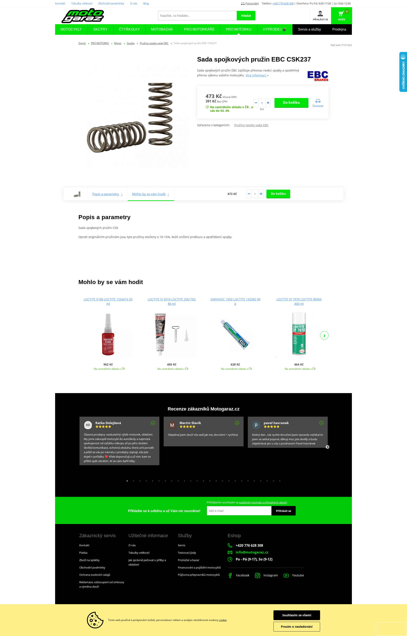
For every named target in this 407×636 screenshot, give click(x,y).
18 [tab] (234, 480)
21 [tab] (253, 480)
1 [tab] (126, 480)
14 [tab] (209, 480)
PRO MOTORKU (100, 43)
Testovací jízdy (187, 553)
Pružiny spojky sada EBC (154, 43)
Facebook (242, 575)
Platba (83, 553)
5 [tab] (152, 480)
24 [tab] (272, 480)
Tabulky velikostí (81, 3)
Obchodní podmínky (111, 3)
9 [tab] (177, 480)
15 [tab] (215, 480)
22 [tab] (260, 480)
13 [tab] (202, 480)
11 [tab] (190, 480)
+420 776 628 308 (283, 3)
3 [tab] (139, 480)
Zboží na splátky (89, 560)
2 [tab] (132, 480)
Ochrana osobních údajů (94, 575)
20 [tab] (247, 480)
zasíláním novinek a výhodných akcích (263, 502)
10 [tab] (183, 480)
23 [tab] (266, 480)
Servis (181, 545)
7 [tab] (164, 480)
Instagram (270, 575)
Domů (82, 43)
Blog (146, 3)
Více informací (256, 75)
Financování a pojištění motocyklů (199, 567)
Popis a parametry (105, 194)
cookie (223, 620)
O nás (133, 3)
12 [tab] (196, 480)
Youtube (297, 575)
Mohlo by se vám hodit (149, 194)
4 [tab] (145, 480)
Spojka (131, 43)
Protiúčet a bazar (188, 560)
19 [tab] (241, 480)
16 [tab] (221, 480)
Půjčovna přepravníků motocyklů (199, 575)
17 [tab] (228, 480)
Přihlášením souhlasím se (247, 502)
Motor (117, 43)
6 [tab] (158, 480)
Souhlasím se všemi (296, 615)
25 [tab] (279, 480)
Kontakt (60, 3)
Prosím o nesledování (296, 627)
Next (324, 335)
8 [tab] (171, 480)
